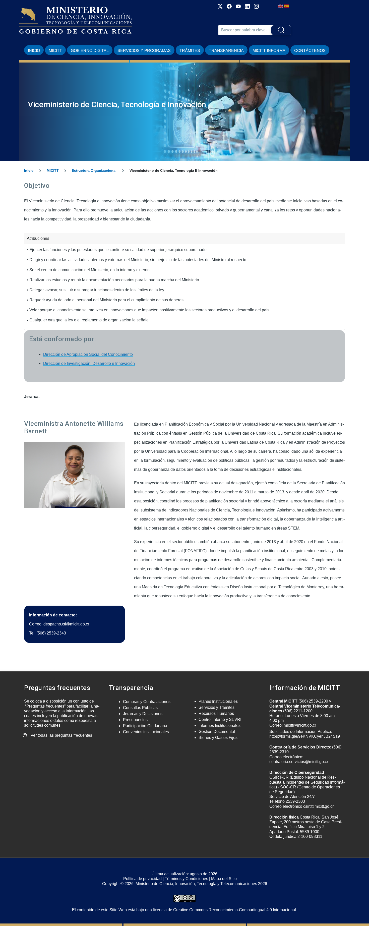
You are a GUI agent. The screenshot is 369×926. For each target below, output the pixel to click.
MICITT (55, 50)
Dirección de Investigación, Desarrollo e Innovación (89, 363)
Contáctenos (310, 50)
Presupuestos (135, 720)
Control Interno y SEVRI (220, 719)
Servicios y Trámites (216, 707)
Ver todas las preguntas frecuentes (61, 735)
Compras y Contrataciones (146, 702)
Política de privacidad (142, 879)
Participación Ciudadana (145, 726)
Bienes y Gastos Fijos (218, 737)
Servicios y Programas (144, 50)
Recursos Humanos (216, 713)
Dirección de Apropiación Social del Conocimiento (88, 354)
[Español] (287, 6)
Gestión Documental (217, 731)
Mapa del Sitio (224, 879)
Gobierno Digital (90, 50)
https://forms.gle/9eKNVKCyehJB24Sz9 (304, 736)
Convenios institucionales (146, 732)
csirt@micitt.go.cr (318, 806)
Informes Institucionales (219, 725)
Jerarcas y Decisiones (142, 714)
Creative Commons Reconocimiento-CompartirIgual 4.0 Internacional (234, 910)
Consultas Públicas (140, 708)
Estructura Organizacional (94, 170)
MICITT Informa (269, 50)
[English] (280, 6)
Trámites (189, 50)
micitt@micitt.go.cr (300, 725)
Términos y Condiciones (186, 879)
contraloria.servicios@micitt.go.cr (298, 762)
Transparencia (226, 50)
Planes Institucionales (218, 701)
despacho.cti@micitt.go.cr (66, 624)
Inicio (34, 50)
